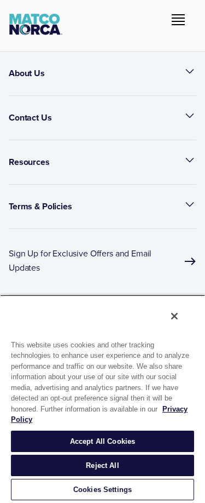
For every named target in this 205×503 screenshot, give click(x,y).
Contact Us (30, 117)
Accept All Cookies (102, 441)
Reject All (102, 465)
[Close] (174, 316)
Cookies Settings (102, 489)
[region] (102, 399)
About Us (27, 73)
